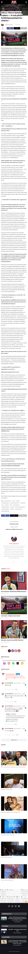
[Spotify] (14, 663)
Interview (6, 6)
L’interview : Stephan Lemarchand (10, 616)
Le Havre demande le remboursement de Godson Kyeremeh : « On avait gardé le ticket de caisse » (17, 942)
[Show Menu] (1, 2)
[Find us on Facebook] (9, 906)
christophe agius (5, 502)
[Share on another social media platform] (24, 28)
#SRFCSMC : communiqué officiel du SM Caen (17, 930)
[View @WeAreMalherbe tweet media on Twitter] (10, 685)
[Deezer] (18, 663)
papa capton (16, 504)
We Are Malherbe (5, 511)
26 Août (23, 728)
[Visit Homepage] (14, 2)
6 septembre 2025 (18, 945)
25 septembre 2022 (5, 642)
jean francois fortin (15, 502)
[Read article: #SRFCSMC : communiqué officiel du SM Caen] (4, 931)
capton (17, 500)
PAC (11, 504)
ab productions (7, 500)
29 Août (23, 683)
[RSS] (23, 663)
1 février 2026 (18, 921)
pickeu (12, 507)
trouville (12, 509)
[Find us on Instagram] (16, 906)
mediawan (23, 502)
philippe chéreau (5, 507)
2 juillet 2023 (5, 593)
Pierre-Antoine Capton (20, 507)
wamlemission (19, 509)
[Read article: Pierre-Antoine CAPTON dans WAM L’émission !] (14, 581)
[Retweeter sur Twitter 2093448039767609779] (8, 702)
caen (13, 500)
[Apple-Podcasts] (5, 663)
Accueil (2, 6)
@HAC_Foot (15, 708)
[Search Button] (26, 2)
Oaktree (7, 504)
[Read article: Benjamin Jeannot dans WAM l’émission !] (14, 629)
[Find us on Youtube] (19, 906)
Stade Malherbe (5, 509)
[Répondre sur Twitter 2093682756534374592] (6, 689)
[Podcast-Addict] (9, 663)
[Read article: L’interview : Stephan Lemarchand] (14, 605)
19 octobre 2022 (5, 617)
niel (2, 504)
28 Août (23, 693)
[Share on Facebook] (10, 28)
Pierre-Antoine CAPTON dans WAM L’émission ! (13, 591)
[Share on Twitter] (17, 28)
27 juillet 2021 (17, 24)
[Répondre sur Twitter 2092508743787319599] (6, 735)
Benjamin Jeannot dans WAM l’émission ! (12, 640)
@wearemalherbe (17, 683)
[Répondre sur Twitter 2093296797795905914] (6, 724)
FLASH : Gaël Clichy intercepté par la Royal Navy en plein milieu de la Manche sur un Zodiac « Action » (17, 918)
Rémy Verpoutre (9, 24)
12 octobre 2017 (18, 932)
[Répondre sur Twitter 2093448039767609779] (6, 702)
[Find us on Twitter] (12, 906)
